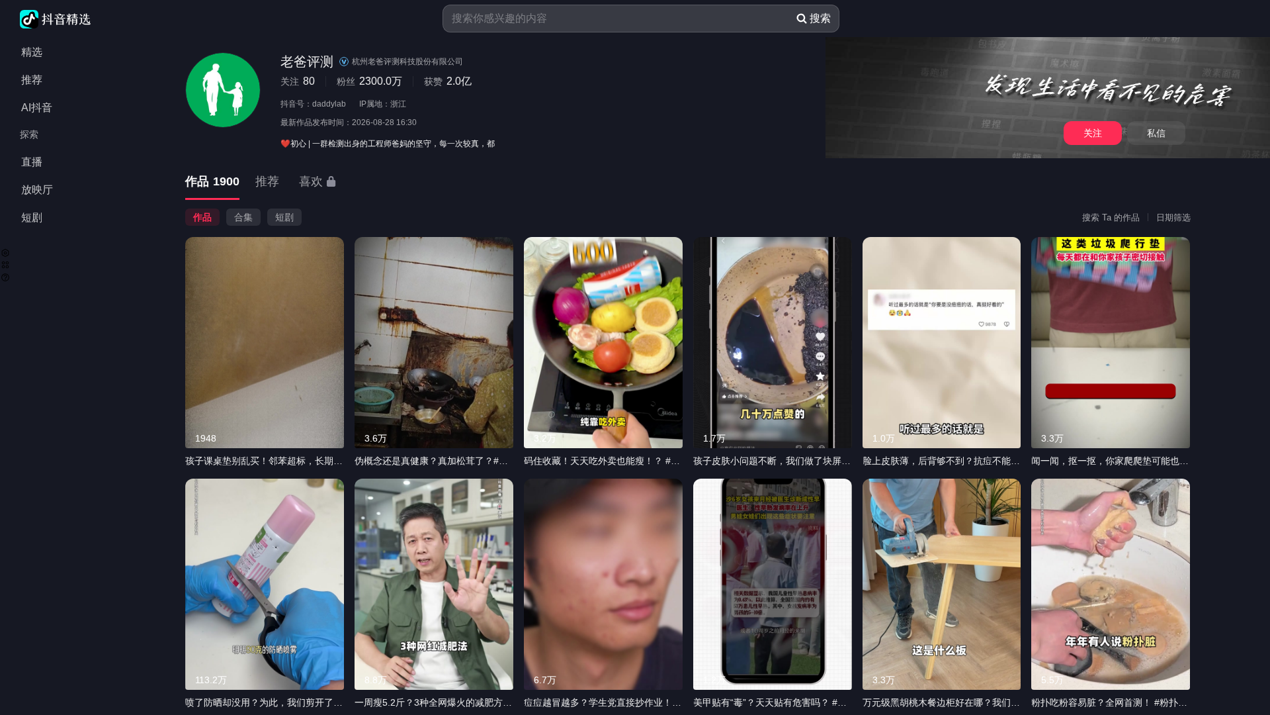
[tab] (212, 182)
